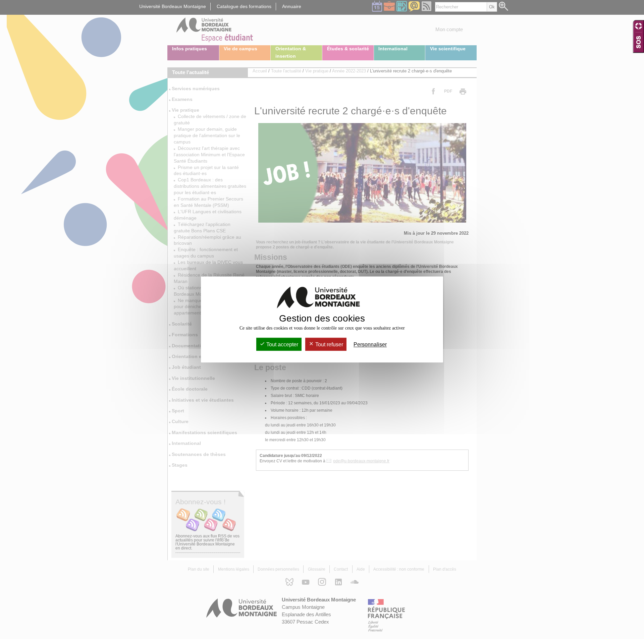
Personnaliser (370, 344)
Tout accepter (281, 344)
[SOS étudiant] (638, 36)
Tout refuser (328, 344)
